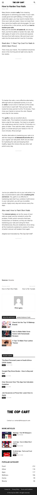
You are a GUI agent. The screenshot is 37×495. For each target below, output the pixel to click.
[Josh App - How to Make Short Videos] (6, 444)
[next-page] (6, 350)
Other (3, 365)
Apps (3, 376)
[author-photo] (18, 305)
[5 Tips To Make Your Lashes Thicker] (6, 343)
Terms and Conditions (27, 489)
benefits (18, 30)
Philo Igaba (18, 308)
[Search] (34, 2)
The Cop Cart (24, 234)
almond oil (20, 137)
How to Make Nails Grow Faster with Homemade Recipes (21, 334)
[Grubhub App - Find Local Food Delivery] (6, 453)
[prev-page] (3, 350)
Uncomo (11, 280)
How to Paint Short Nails (20, 210)
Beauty (4, 327)
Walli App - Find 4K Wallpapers (22, 433)
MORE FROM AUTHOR (23, 317)
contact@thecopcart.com (22, 420)
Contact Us (7, 489)
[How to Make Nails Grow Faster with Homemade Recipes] (6, 334)
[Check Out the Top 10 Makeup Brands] (6, 324)
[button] (3, 2)
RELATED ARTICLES (9, 317)
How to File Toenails (28, 289)
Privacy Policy (15, 489)
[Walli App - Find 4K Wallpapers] (6, 435)
